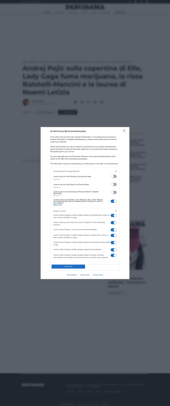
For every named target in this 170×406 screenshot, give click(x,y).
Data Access (85, 275)
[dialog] (85, 203)
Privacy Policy (98, 275)
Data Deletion (72, 275)
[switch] (114, 176)
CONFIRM (68, 266)
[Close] (125, 131)
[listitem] (85, 171)
